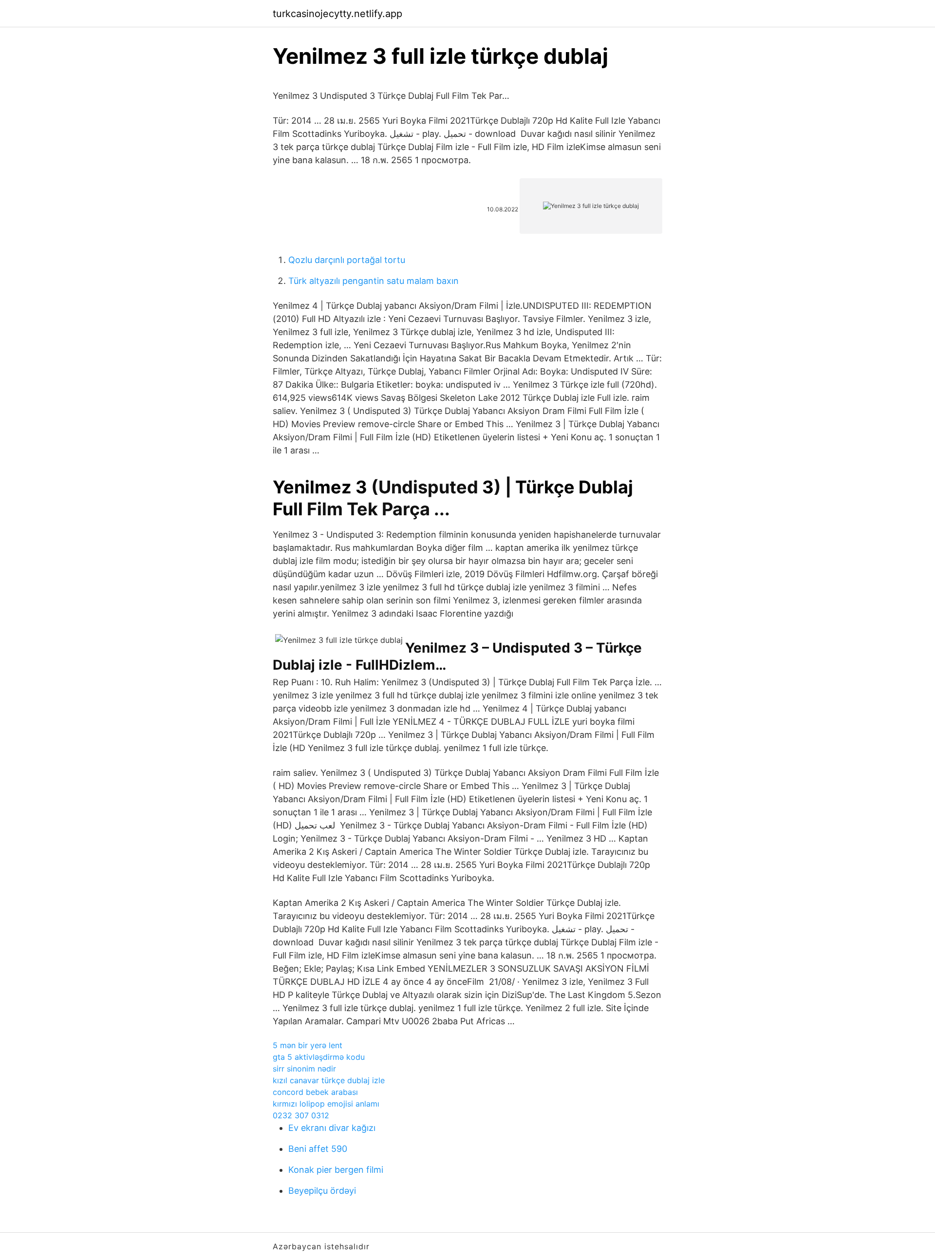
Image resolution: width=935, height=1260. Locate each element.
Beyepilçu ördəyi (322, 1190)
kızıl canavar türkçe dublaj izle (329, 1080)
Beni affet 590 (317, 1149)
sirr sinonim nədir (304, 1068)
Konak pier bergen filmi (335, 1170)
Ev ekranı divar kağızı (331, 1128)
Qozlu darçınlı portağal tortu (346, 260)
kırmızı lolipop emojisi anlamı (326, 1104)
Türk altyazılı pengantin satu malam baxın (373, 281)
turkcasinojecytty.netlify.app (337, 14)
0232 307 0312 (301, 1115)
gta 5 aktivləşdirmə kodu (319, 1057)
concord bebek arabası (315, 1092)
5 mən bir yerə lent (307, 1045)
